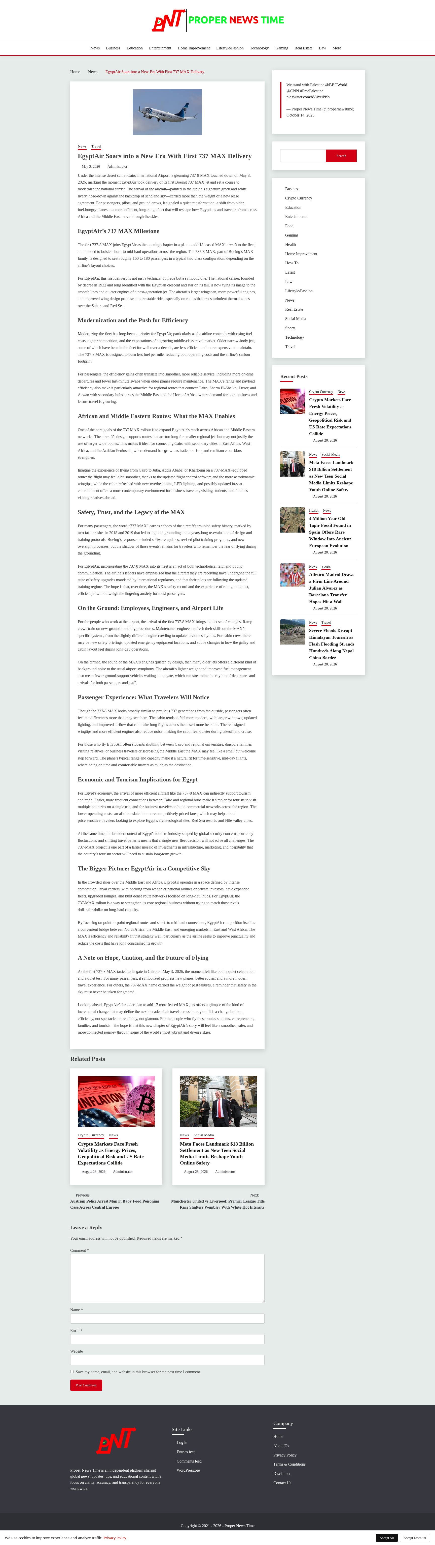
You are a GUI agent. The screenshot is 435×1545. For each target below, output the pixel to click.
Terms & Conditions (289, 1464)
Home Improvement (194, 48)
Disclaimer (282, 1473)
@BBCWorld (336, 85)
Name (76, 1310)
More (337, 48)
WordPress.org (188, 1470)
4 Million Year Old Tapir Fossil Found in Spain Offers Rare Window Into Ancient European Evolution (330, 532)
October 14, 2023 (300, 115)
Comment (79, 1250)
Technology (259, 48)
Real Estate (303, 48)
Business (113, 48)
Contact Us (282, 1483)
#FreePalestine (311, 91)
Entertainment (160, 48)
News (95, 48)
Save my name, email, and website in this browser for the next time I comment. (138, 1372)
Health (290, 244)
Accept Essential (415, 1538)
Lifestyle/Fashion (230, 48)
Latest (290, 272)
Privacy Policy (285, 1455)
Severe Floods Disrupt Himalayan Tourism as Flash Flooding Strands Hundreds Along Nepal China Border (331, 644)
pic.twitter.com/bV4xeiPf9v (308, 97)
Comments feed (189, 1461)
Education (135, 48)
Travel (96, 146)
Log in (182, 1442)
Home (278, 1436)
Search (341, 156)
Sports (290, 328)
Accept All (387, 1538)
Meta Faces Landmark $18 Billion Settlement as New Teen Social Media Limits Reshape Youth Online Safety (331, 476)
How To (292, 263)
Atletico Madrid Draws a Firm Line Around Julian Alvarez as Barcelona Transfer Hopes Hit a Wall (331, 588)
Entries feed (186, 1452)
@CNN (292, 91)
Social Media (204, 1135)
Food (289, 226)
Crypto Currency (91, 1135)
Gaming (281, 48)
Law (322, 48)
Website (76, 1351)
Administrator (117, 166)
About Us (281, 1446)
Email (76, 1330)
